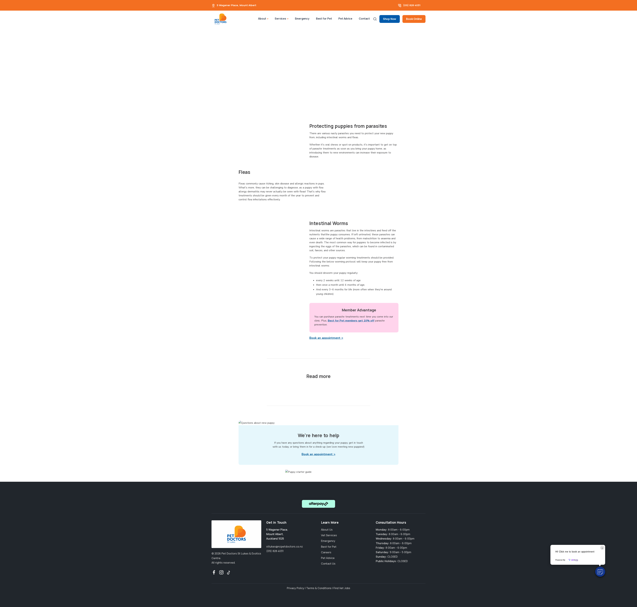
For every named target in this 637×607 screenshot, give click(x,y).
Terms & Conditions (318, 588)
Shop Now (389, 19)
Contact (364, 18)
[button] (600, 572)
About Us (327, 529)
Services (280, 18)
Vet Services (329, 535)
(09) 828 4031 (412, 5)
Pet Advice (345, 18)
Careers (326, 552)
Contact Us (328, 563)
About (262, 18)
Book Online (414, 19)
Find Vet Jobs (341, 588)
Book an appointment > (326, 338)
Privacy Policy (295, 588)
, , (277, 534)
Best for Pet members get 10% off (351, 320)
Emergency (302, 18)
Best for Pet (324, 18)
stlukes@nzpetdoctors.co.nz (284, 546)
